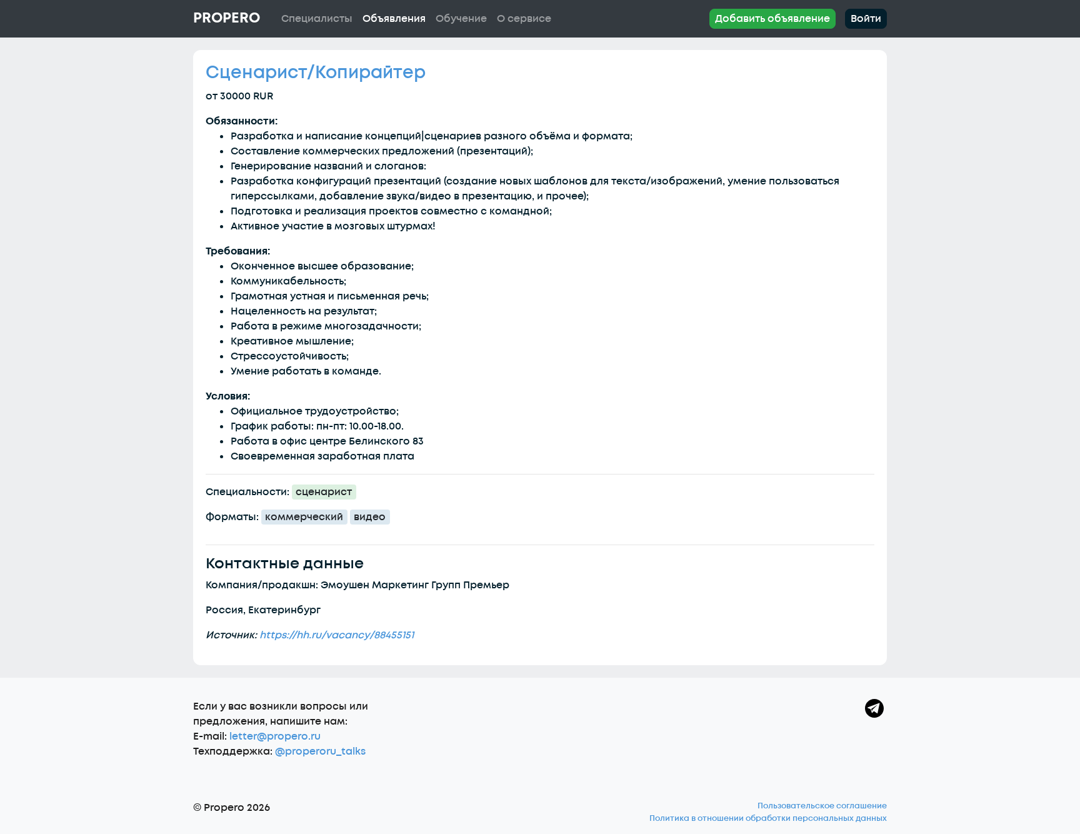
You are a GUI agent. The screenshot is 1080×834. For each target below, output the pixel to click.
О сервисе (524, 19)
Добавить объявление (772, 19)
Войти (866, 19)
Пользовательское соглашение (822, 805)
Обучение (461, 19)
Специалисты (316, 19)
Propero (226, 18)
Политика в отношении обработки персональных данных (768, 818)
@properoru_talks (320, 751)
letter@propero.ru (275, 736)
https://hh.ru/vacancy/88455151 (336, 635)
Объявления (394, 19)
